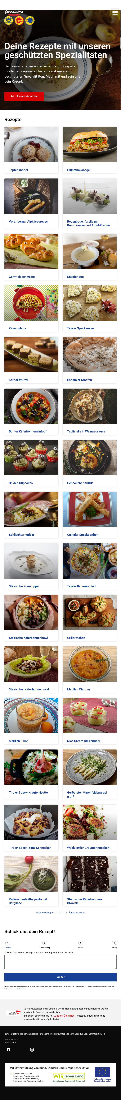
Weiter (60, 977)
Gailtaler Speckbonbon (82, 534)
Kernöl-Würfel (18, 380)
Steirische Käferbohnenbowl (28, 638)
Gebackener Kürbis (80, 483)
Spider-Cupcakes (21, 483)
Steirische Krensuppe (24, 586)
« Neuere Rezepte (44, 912)
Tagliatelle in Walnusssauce (86, 431)
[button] (115, 12)
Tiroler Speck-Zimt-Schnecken (30, 848)
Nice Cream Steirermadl (83, 741)
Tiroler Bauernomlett (81, 586)
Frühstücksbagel (78, 170)
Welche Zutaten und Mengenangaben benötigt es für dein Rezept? (38, 952)
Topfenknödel (18, 170)
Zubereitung (45, 948)
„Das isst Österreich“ (64, 1015)
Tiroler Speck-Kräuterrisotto (28, 792)
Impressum (11, 1042)
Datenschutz (21, 989)
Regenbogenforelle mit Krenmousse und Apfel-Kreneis (88, 223)
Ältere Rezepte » (77, 912)
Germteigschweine (22, 277)
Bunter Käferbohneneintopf (27, 431)
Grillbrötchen (76, 638)
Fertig (114, 948)
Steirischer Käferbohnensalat (29, 689)
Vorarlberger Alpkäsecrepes (28, 221)
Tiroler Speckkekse (80, 328)
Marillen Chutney (78, 689)
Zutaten (7, 948)
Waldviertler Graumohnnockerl (88, 848)
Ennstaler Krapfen (79, 380)
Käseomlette (17, 328)
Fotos (80, 948)
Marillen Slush (18, 741)
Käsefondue (75, 277)
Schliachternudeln (21, 534)
